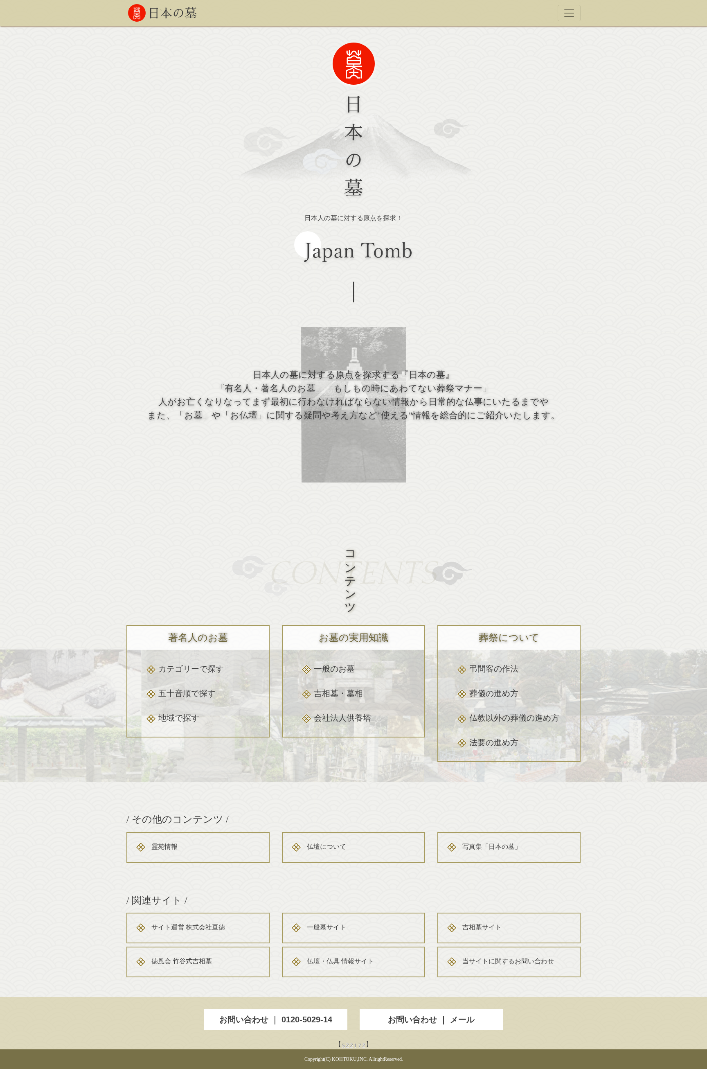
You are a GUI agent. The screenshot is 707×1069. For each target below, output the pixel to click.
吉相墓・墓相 (338, 693)
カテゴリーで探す (191, 668)
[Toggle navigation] (569, 13)
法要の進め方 (493, 742)
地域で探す (178, 717)
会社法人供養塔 (342, 717)
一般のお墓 (334, 668)
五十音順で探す (187, 693)
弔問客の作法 (493, 668)
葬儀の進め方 (493, 693)
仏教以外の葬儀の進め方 (514, 717)
